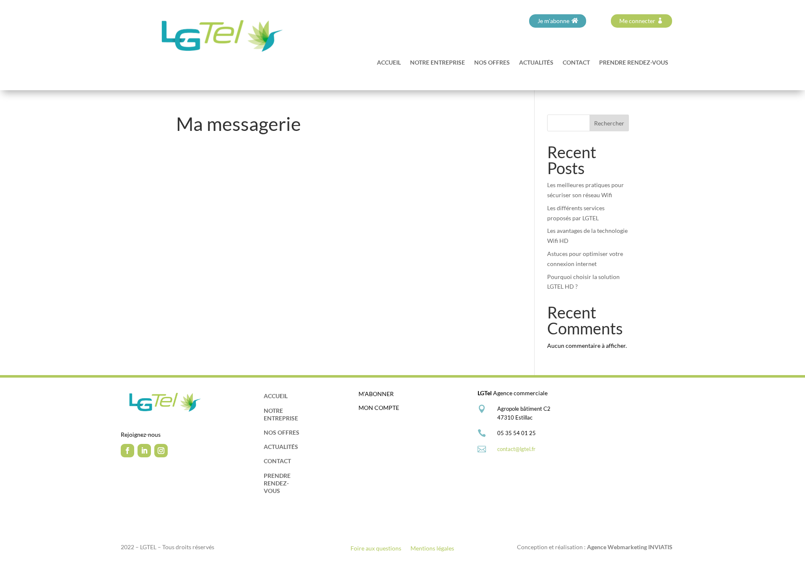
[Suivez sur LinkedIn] (144, 450)
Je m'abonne (553, 20)
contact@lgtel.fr (516, 449)
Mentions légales (432, 548)
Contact (576, 63)
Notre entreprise (437, 63)
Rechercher (609, 123)
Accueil (389, 63)
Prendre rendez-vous (633, 63)
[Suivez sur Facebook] (127, 450)
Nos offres (492, 63)
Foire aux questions (376, 548)
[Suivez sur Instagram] (161, 450)
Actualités (536, 63)
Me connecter (637, 20)
